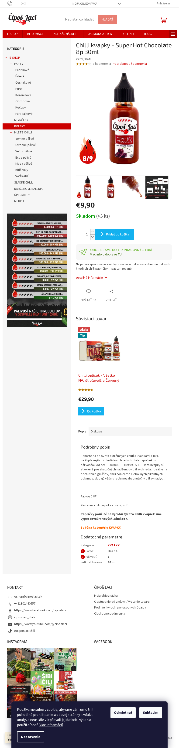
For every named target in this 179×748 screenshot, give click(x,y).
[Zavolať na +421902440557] (14, 3)
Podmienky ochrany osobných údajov (120, 607)
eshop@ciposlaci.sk (28, 596)
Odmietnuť (123, 712)
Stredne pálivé (25, 145)
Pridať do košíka (117, 234)
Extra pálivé (23, 157)
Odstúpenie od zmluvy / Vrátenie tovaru (122, 601)
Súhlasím (150, 712)
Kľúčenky (21, 170)
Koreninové (23, 95)
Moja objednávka (84, 4)
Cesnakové (23, 82)
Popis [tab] (82, 431)
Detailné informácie (89, 277)
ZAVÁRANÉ (21, 176)
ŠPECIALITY (22, 195)
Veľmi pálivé (23, 151)
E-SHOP (15, 57)
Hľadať (107, 19)
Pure (18, 89)
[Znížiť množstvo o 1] (92, 237)
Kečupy (20, 107)
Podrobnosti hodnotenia (130, 64)
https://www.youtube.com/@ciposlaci (40, 624)
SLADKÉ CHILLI (23, 182)
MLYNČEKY (21, 120)
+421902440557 (24, 603)
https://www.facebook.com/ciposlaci (40, 610)
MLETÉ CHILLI (23, 132)
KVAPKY (19, 126)
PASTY (18, 64)
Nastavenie (30, 736)
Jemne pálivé (24, 138)
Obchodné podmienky (109, 613)
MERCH (19, 201)
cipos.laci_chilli (24, 617)
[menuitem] (12, 34)
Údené (19, 76)
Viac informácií (51, 725)
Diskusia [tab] (96, 431)
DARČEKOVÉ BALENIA (28, 189)
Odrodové (22, 101)
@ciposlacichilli (24, 631)
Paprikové (22, 70)
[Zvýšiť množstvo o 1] (92, 231)
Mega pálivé (23, 163)
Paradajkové (24, 114)
